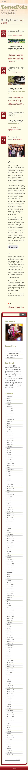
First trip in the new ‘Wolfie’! (16, 68)
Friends (9, 100)
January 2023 (10, 486)
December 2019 (10, 563)
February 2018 (10, 609)
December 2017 (10, 614)
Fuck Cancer (21, 307)
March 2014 (9, 708)
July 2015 (9, 674)
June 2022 (9, 500)
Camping (18, 55)
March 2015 (9, 683)
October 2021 (10, 517)
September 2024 (10, 444)
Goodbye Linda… (14, 137)
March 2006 (9, 750)
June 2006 (9, 744)
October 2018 (10, 593)
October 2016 (10, 643)
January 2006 (10, 754)
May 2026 (9, 402)
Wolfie (19, 385)
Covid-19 (11, 372)
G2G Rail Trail (13, 376)
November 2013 (10, 716)
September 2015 (10, 670)
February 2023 (10, 484)
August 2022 (9, 496)
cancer (16, 306)
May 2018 (9, 603)
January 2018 (10, 612)
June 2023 (9, 475)
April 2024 (9, 454)
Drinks (19, 373)
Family (19, 98)
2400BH (10, 365)
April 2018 (9, 605)
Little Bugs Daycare (12, 58)
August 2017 (9, 622)
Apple (21, 54)
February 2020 (10, 559)
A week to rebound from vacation (14, 351)
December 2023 (10, 463)
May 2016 (9, 653)
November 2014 (10, 691)
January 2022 (10, 511)
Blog (9, 55)
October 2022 (10, 492)
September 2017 (10, 620)
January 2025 (10, 436)
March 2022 (9, 507)
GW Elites (20, 100)
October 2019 (10, 568)
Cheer (6, 371)
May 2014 (9, 704)
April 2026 (9, 404)
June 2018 (9, 601)
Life (12, 308)
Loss (14, 308)
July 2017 (9, 624)
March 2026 (9, 406)
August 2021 (9, 521)
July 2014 (9, 700)
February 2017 (10, 635)
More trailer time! (11, 357)
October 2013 (10, 718)
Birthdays (18, 367)
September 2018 (10, 595)
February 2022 (10, 509)
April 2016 (9, 656)
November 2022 (10, 490)
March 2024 (9, 456)
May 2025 (9, 427)
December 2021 (10, 513)
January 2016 (10, 662)
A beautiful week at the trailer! (13, 353)
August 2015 (9, 672)
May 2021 (9, 528)
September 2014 (10, 695)
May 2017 (9, 628)
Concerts (7, 372)
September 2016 (10, 645)
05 (3, 140)
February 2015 (10, 685)
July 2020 (9, 549)
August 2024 (9, 446)
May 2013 (9, 729)
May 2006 (9, 746)
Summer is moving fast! (12, 349)
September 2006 (10, 737)
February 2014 (10, 710)
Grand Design (14, 100)
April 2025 (9, 429)
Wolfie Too (19, 59)
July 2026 (9, 398)
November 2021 (10, 515)
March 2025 (9, 431)
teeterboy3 (19, 35)
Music (15, 382)
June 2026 (9, 400)
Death (21, 55)
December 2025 (10, 412)
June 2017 (9, 626)
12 (11, 54)
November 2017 (10, 616)
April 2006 (9, 748)
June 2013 (9, 727)
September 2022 (10, 494)
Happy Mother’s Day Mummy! (16, 113)
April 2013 (9, 731)
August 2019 (9, 572)
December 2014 (10, 689)
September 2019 (10, 570)
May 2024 (9, 452)
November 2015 (10, 666)
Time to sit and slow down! (13, 355)
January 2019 (10, 586)
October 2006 (10, 735)
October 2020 (10, 542)
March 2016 (9, 658)
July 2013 (9, 725)
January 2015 (10, 687)
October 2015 (10, 668)
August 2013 (9, 723)
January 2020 (10, 561)
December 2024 (10, 438)
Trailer (11, 59)
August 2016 (9, 647)
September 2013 (10, 721)
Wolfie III (7, 387)
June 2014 (9, 702)
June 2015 (9, 677)
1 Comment (11, 61)
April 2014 (9, 706)
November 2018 (10, 591)
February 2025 (10, 433)
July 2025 (9, 423)
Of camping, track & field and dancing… (16, 32)
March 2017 (9, 633)
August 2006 (9, 739)
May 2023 (9, 477)
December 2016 (10, 639)
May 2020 (9, 553)
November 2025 (10, 415)
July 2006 (9, 741)
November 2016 (10, 641)
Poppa (6, 384)
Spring (11, 384)
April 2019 (9, 580)
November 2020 (10, 540)
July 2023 (9, 473)
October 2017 (10, 618)
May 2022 (9, 503)
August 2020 (9, 547)
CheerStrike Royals (12, 371)
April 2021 (9, 530)
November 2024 (10, 440)
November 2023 (10, 465)
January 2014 (10, 712)
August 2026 (9, 396)
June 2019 (9, 576)
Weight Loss (15, 385)
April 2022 (9, 505)
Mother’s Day (11, 129)
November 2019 (10, 565)
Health (9, 308)
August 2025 (9, 421)
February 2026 (10, 408)
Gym (16, 378)
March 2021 (9, 532)
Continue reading (14, 50)
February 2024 (10, 459)
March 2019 (9, 582)
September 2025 (10, 419)
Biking (15, 367)
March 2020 (9, 557)
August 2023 (9, 471)
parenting (16, 129)
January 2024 (10, 461)
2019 (14, 54)
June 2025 (9, 425)
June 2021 (9, 526)
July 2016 (9, 649)
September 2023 (10, 469)
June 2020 (9, 551)
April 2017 (9, 630)
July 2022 (9, 498)
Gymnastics (10, 101)
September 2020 (10, 544)
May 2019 (9, 578)
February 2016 (10, 660)
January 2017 (10, 637)
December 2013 (10, 714)
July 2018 (9, 599)
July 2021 (9, 524)
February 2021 (10, 534)
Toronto (20, 103)
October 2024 (10, 442)
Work (23, 59)
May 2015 (9, 679)
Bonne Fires (12, 55)
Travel (15, 59)
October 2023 (10, 467)
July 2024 (9, 448)
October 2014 (10, 693)
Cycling (15, 373)
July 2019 (9, 574)
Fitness (19, 375)
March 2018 (9, 607)
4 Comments (18, 308)
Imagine (18, 101)
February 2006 (10, 752)
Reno (9, 384)
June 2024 (9, 450)
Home (15, 101)
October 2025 (10, 417)
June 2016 (9, 651)
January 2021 (10, 536)
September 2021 (10, 519)
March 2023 (9, 482)
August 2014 (9, 697)
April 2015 (9, 681)
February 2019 (10, 584)
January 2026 (10, 410)
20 (3, 71)
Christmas (19, 371)
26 (3, 34)
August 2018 (9, 597)
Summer (18, 58)
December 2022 (10, 488)
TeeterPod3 (14, 7)
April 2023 (9, 480)
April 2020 (9, 555)
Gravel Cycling (7, 378)
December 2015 (10, 664)
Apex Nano (17, 54)
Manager (12, 382)
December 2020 (10, 538)
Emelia (14, 35)
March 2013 (9, 733)
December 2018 (10, 588)
